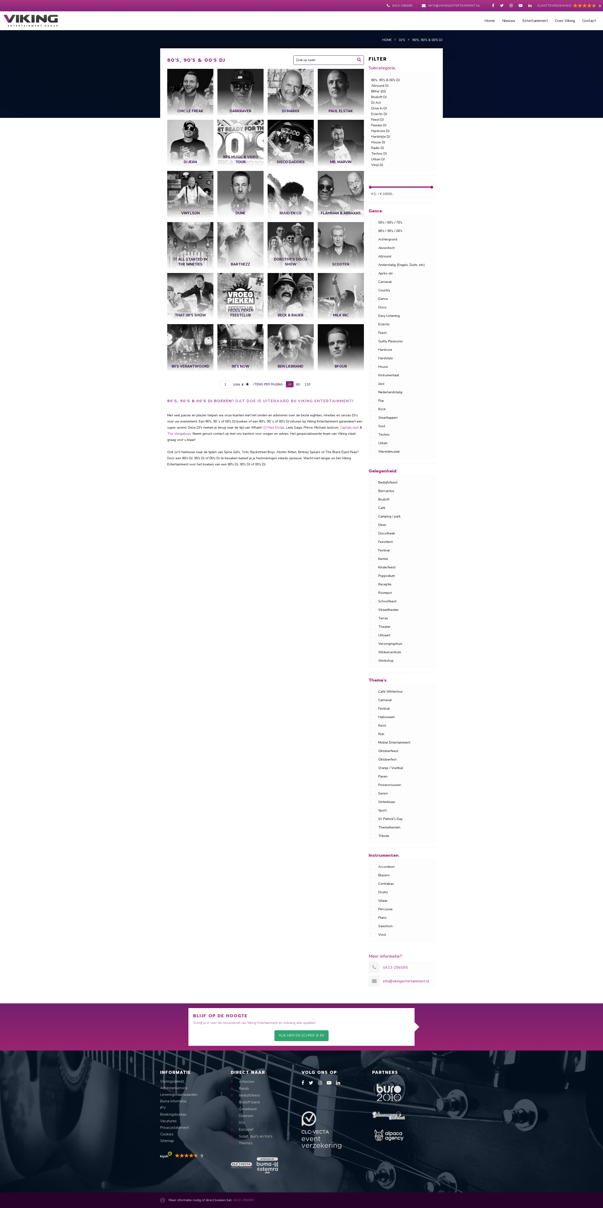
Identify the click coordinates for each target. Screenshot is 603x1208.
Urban (382, 443)
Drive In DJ (379, 108)
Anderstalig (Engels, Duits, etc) (401, 265)
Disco (382, 307)
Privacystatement (174, 1127)
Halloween (386, 717)
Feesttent (385, 542)
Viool (382, 934)
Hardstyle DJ (380, 136)
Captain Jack (349, 427)
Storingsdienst (172, 1081)
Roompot (385, 593)
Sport (382, 810)
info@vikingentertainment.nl (454, 5)
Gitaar (382, 900)
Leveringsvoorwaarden (178, 1094)
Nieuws (508, 20)
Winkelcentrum (389, 652)
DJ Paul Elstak (273, 427)
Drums (383, 892)
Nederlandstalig (390, 392)
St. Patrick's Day (390, 819)
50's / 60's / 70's (390, 222)
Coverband (247, 1109)
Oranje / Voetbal (390, 768)
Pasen (382, 776)
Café (381, 508)
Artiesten (246, 1081)
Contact (589, 20)
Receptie (384, 584)
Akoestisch (386, 248)
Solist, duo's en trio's (255, 1136)
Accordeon (386, 867)
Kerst (382, 725)
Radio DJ (377, 148)
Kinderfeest (386, 567)
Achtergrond (387, 239)
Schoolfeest (387, 601)
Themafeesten (389, 827)
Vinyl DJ (377, 165)
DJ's (241, 1122)
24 (290, 384)
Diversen (245, 1115)
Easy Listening (389, 316)
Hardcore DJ (380, 131)
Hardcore (385, 350)
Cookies (166, 1134)
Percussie (385, 909)
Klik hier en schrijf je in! (301, 1035)
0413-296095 (402, 5)
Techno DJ (379, 153)
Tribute (383, 836)
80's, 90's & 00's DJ (385, 80)
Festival (384, 550)
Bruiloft (383, 499)
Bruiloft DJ (379, 97)
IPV (163, 1107)
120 (307, 384)
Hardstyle (385, 358)
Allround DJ (379, 85)
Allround (384, 256)
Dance (383, 299)
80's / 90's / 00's (390, 231)
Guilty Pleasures (390, 341)
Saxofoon (385, 926)
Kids (381, 734)
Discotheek (386, 533)
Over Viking (565, 20)
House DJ (378, 142)
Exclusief (245, 1129)
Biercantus (386, 491)
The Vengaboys (179, 433)
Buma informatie (173, 1101)
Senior (383, 793)
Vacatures (168, 1121)
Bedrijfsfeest (387, 482)
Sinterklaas (386, 802)
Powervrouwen (389, 785)
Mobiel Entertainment (394, 742)
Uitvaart (384, 635)
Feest (382, 333)
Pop (381, 400)
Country (384, 290)
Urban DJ (378, 159)
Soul (381, 426)
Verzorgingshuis (390, 643)
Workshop (386, 660)
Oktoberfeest (388, 751)
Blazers (384, 875)
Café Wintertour (390, 691)
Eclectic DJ (379, 114)
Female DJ (378, 125)
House (383, 366)
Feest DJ (377, 119)
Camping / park (389, 516)
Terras (383, 618)
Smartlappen (388, 417)
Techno (384, 434)
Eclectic (384, 324)
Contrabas (386, 883)
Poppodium (386, 576)
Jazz (381, 383)
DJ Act (376, 102)
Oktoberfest (387, 759)
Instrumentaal (388, 375)
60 (298, 384)
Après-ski (385, 273)
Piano (382, 917)
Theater (384, 627)
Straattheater (388, 610)
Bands (243, 1088)
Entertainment (535, 20)
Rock (382, 409)
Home (490, 20)
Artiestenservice (173, 1088)
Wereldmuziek (389, 451)
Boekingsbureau (173, 1114)
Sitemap (167, 1140)
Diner (382, 525)
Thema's (245, 1143)
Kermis (383, 559)
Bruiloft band (249, 1102)
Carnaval (385, 282)
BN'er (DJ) (378, 91)
